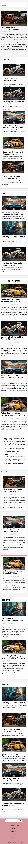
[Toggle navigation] (4, 4)
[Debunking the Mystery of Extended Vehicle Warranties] (13, 143)
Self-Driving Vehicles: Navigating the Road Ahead (13, 126)
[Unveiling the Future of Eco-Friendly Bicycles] (14, 70)
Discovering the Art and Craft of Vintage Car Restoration (13, 28)
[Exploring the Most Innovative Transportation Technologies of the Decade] (14, 228)
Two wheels (14, 825)
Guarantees (14, 831)
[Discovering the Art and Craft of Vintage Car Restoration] (14, 18)
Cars (14, 828)
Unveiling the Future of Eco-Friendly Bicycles (14, 79)
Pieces (14, 834)
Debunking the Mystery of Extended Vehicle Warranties (13, 154)
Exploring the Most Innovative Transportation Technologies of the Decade (14, 239)
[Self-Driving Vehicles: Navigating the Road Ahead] (14, 117)
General (14, 837)
